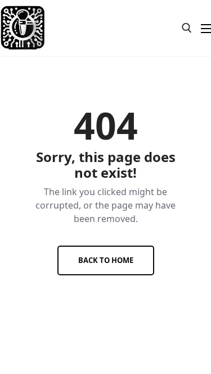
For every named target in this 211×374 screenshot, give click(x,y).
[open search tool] (187, 28)
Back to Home (105, 260)
